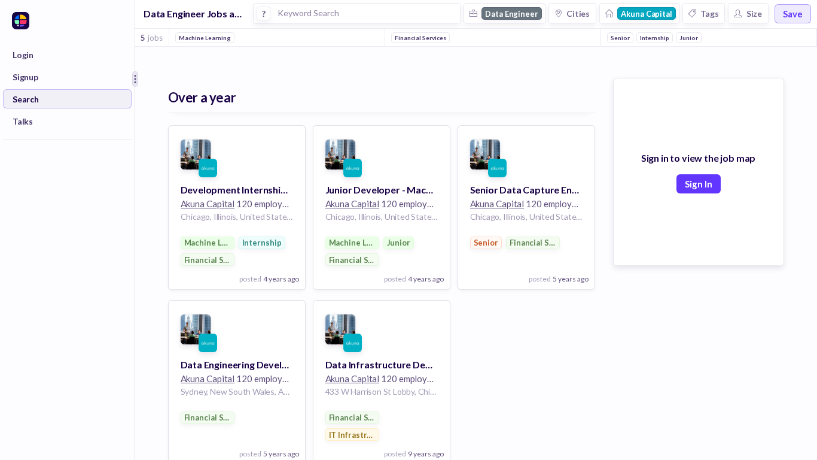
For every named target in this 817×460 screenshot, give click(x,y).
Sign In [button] (698, 183)
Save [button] (793, 13)
